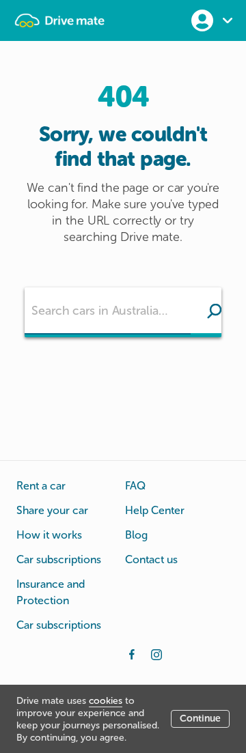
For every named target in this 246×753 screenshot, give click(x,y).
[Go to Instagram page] (156, 653)
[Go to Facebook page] (132, 653)
